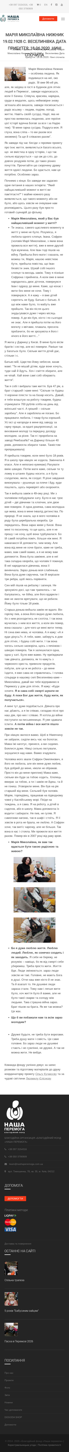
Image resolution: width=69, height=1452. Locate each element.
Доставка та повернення (18, 1243)
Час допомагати (13, 1409)
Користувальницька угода (22, 1445)
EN (45, 4)
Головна (16, 49)
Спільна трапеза (14, 1280)
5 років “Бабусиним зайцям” (22, 1310)
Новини (9, 1402)
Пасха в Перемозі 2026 (19, 1341)
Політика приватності (49, 1445)
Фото (7, 1387)
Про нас (9, 1373)
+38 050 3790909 (17, 1156)
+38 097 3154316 (18, 4)
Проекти (27, 49)
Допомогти (48, 18)
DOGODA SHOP (13, 1417)
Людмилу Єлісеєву (38, 1078)
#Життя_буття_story (45, 49)
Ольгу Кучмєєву (46, 1074)
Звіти (7, 1395)
